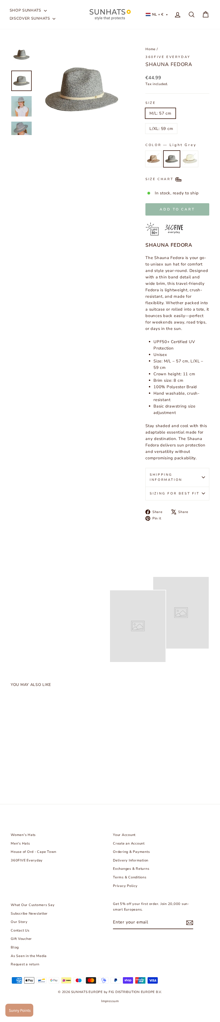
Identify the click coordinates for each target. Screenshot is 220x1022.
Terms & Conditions (129, 877)
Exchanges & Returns (131, 868)
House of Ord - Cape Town (33, 851)
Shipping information (166, 477)
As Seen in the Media (29, 956)
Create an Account (129, 843)
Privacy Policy (125, 885)
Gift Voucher (21, 938)
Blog (15, 947)
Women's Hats (23, 834)
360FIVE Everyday (167, 57)
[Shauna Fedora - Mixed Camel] (15, 771)
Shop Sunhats (26, 10)
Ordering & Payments (131, 851)
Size (150, 103)
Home (150, 49)
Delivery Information (130, 860)
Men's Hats (20, 843)
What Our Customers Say (33, 905)
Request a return (25, 964)
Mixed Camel (153, 159)
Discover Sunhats (31, 18)
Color (171, 145)
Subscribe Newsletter (29, 913)
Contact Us (20, 930)
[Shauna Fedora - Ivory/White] (33, 771)
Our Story (19, 921)
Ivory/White (190, 159)
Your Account (124, 834)
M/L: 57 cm (160, 113)
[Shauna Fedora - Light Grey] (24, 771)
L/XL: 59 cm (161, 128)
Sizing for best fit (174, 493)
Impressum (110, 1001)
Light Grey (172, 159)
